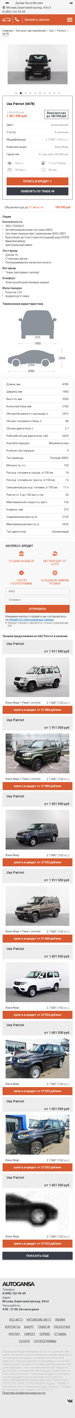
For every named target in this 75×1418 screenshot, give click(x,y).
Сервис (45, 1334)
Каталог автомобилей (31, 30)
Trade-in (44, 1326)
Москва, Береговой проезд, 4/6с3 (28, 7)
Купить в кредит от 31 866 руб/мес (37, 709)
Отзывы (60, 1334)
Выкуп (29, 1326)
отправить (37, 608)
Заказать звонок (37, 20)
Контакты (12, 1326)
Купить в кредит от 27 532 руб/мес (37, 862)
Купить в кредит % (37, 181)
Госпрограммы (45, 1341)
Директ (30, 1334)
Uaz (51, 30)
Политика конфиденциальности (23, 1393)
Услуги (24, 1341)
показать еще (37, 1255)
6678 (5, 33)
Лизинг (60, 1319)
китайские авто (39, 1319)
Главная (7, 30)
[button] (16, 93)
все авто (16, 1319)
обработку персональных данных (31, 619)
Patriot (61, 30)
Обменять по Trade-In (37, 191)
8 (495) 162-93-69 (13, 11)
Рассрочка (62, 1326)
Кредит (14, 1334)
